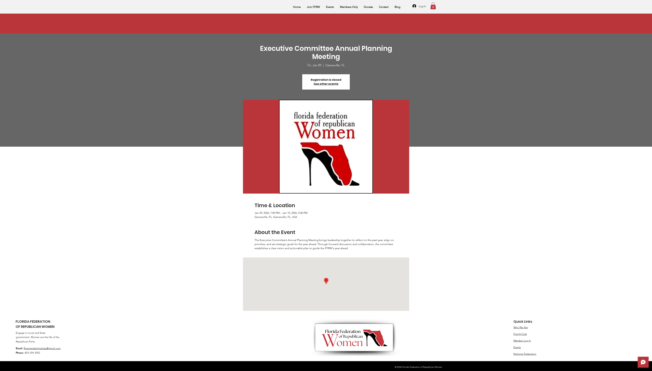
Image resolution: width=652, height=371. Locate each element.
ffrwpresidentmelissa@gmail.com (42, 348)
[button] (433, 5)
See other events (326, 84)
